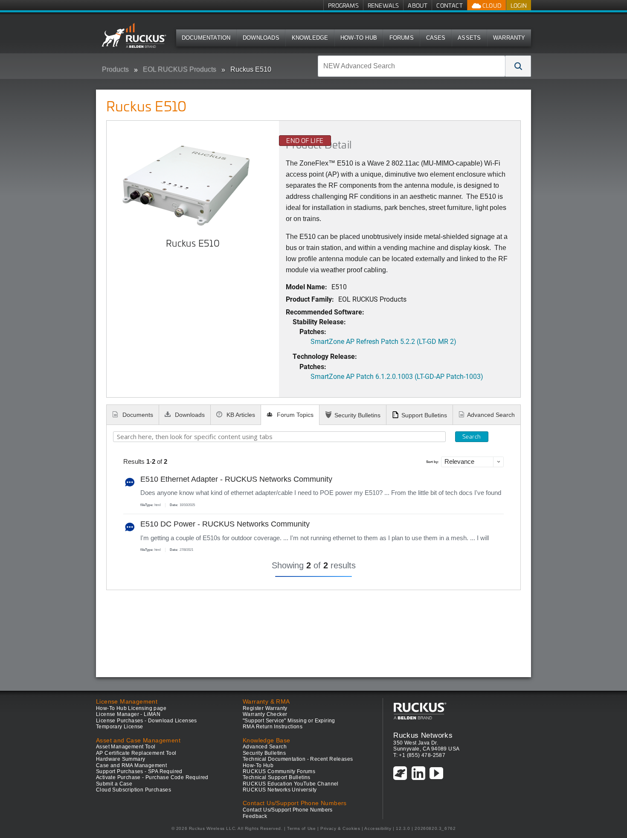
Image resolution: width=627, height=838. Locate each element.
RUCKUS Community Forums (279, 771)
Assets (469, 38)
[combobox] (411, 66)
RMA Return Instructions (272, 727)
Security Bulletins (357, 415)
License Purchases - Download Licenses (146, 721)
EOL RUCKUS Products (179, 69)
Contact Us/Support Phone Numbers (288, 810)
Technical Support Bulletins (277, 777)
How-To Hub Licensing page (131, 708)
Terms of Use (301, 828)
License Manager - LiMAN (128, 714)
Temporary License (119, 727)
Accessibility (377, 828)
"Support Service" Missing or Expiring (289, 721)
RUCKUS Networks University (279, 790)
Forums (401, 38)
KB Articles (240, 414)
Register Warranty (265, 708)
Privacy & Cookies (340, 828)
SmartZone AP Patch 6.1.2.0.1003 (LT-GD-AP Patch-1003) (397, 376)
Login (519, 5)
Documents (137, 414)
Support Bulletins (424, 415)
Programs (343, 5)
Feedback (255, 816)
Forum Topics (294, 414)
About (417, 5)
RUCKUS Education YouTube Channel (291, 784)
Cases (436, 38)
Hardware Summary (120, 759)
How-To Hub (358, 38)
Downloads (261, 38)
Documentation (206, 38)
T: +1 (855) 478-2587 (419, 755)
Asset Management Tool (125, 747)
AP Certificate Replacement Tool (136, 753)
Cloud (491, 5)
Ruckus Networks (423, 735)
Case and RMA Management (131, 765)
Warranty (509, 38)
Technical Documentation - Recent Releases (298, 759)
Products (115, 69)
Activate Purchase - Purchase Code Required (152, 777)
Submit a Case (114, 784)
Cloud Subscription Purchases (133, 790)
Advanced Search (491, 414)
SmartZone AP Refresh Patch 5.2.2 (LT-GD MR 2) (383, 341)
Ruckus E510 (250, 69)
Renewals (383, 5)
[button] (518, 66)
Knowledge (310, 38)
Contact (449, 5)
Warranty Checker (265, 714)
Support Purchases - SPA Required (139, 771)
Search (471, 436)
